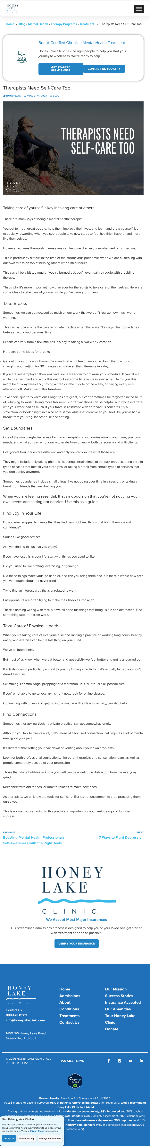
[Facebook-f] (108, 1061)
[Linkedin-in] (141, 1061)
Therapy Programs (64, 23)
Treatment (87, 23)
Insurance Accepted (123, 1002)
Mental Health (38, 23)
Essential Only (26, 1138)
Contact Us (69, 1022)
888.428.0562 (16, 1015)
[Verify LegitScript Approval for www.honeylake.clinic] (75, 1087)
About (65, 1002)
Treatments (69, 1016)
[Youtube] (130, 1061)
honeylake (13, 96)
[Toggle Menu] (139, 9)
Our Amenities (118, 1009)
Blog (22, 23)
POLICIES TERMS (72, 1061)
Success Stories (119, 996)
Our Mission (116, 989)
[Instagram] (119, 1061)
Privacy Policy (37, 1131)
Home (10, 23)
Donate (111, 1029)
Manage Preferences (50, 1138)
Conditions (69, 1009)
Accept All (9, 1138)
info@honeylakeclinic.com (25, 1020)
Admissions (69, 996)
